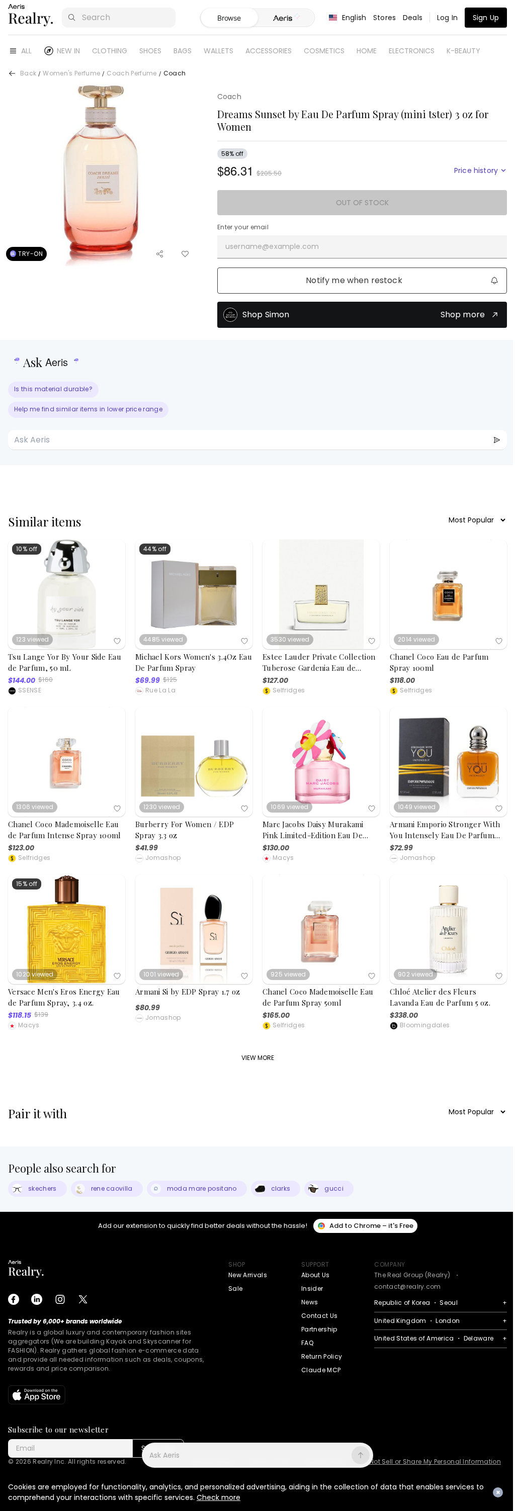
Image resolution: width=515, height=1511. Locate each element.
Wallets (218, 51)
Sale (235, 1288)
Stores (384, 18)
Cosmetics (324, 51)
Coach (229, 97)
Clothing (109, 51)
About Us (315, 1275)
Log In (447, 18)
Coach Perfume (131, 73)
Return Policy (321, 1356)
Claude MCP (320, 1370)
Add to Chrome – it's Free (371, 1225)
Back (28, 73)
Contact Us (319, 1315)
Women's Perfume (71, 73)
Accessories (268, 51)
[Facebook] (13, 1299)
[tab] (286, 18)
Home (367, 51)
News (309, 1302)
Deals (412, 18)
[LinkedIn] (36, 1299)
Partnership (319, 1329)
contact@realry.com (407, 1286)
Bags (183, 51)
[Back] (12, 73)
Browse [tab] (228, 18)
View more (257, 1057)
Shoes (150, 51)
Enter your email (243, 227)
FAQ (307, 1343)
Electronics (412, 51)
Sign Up (486, 18)
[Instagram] (59, 1299)
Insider (312, 1288)
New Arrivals (247, 1275)
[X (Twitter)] (83, 1299)
